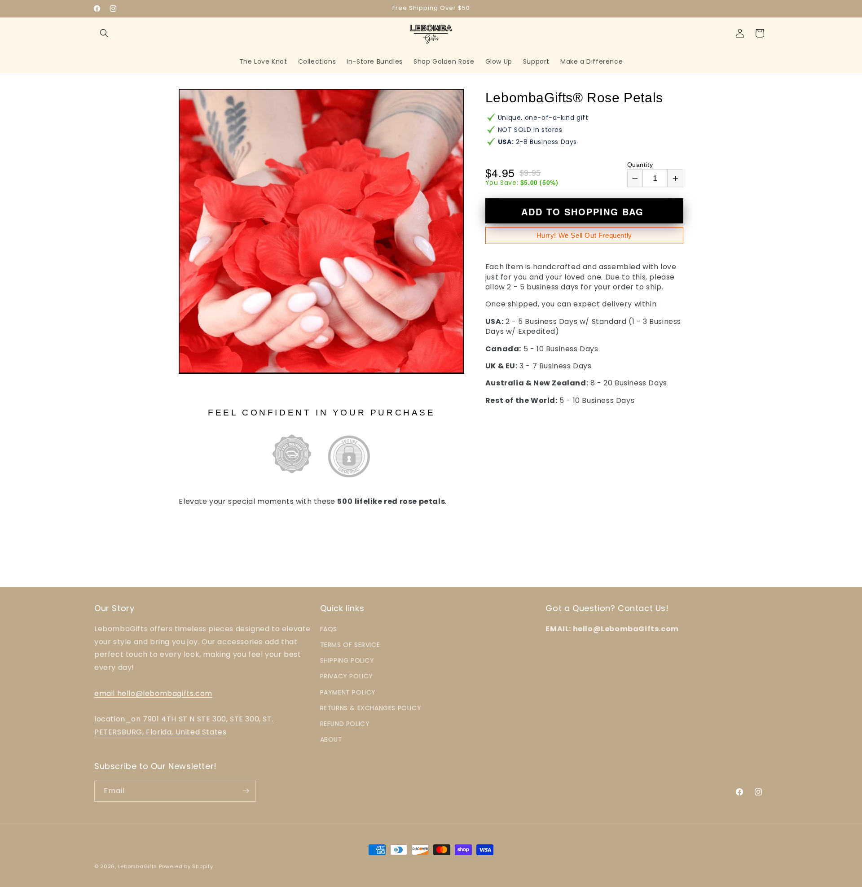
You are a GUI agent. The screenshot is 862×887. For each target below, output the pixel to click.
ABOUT (331, 738)
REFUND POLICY (345, 723)
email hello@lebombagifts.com (153, 693)
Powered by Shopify (186, 866)
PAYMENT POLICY (348, 691)
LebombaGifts (137, 866)
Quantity (640, 164)
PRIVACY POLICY (346, 676)
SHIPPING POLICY (347, 660)
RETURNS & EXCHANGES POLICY (371, 707)
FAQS (328, 628)
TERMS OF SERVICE (350, 644)
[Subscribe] (245, 790)
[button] (104, 33)
